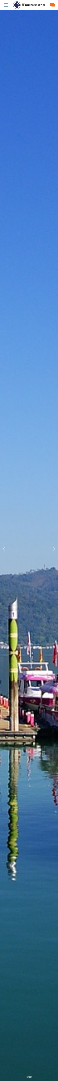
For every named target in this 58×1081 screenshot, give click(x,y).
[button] (4, 545)
